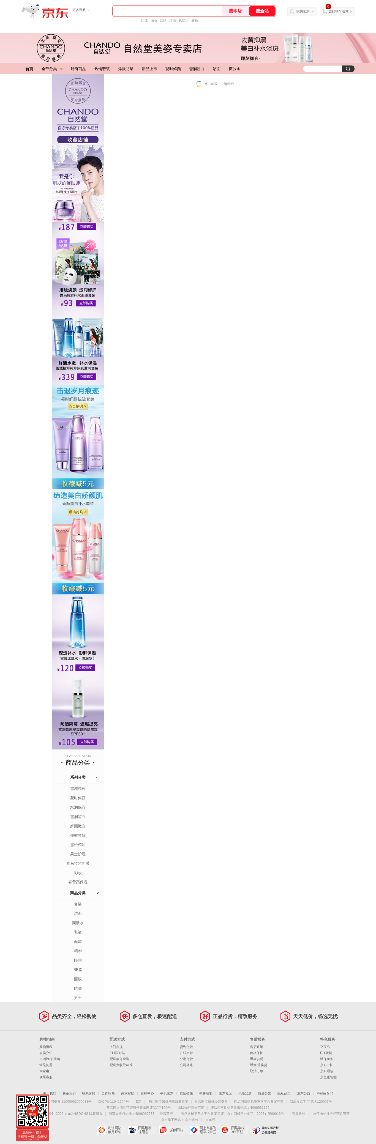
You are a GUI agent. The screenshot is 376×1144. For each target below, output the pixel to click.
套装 (78, 904)
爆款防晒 (125, 69)
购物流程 (46, 1047)
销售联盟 (205, 1093)
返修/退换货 (258, 1065)
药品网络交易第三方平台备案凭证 (259, 1102)
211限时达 (117, 1053)
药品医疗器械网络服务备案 (168, 1102)
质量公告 (264, 1093)
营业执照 (298, 1114)
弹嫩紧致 (78, 835)
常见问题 (46, 1065)
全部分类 (49, 69)
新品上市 (149, 69)
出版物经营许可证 (191, 1108)
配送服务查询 (119, 1059)
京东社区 (225, 1093)
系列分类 (78, 777)
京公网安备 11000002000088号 (68, 1102)
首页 (29, 69)
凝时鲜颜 (173, 69)
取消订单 (256, 1071)
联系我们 (69, 1093)
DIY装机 (326, 1053)
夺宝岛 (325, 1047)
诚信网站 (173, 1130)
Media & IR (325, 1093)
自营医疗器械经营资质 (211, 1102)
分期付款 (186, 1059)
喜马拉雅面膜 (77, 863)
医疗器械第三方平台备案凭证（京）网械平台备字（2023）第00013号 (232, 1114)
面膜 (163, 20)
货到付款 (186, 1047)
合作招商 (108, 1093)
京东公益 (303, 1093)
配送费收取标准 (121, 1065)
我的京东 (302, 11)
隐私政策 (284, 1093)
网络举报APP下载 (234, 1130)
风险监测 (245, 1093)
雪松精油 (78, 844)
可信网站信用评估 (111, 1130)
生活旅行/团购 (49, 1059)
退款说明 (256, 1059)
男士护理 (78, 854)
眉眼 (194, 20)
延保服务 (326, 1059)
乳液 (78, 932)
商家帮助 (127, 1093)
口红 (144, 20)
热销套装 (102, 69)
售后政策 (256, 1047)
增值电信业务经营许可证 (331, 1114)
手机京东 (166, 1093)
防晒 (78, 988)
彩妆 (78, 873)
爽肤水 (184, 20)
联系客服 (46, 1077)
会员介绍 (46, 1053)
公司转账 (186, 1065)
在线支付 (186, 1053)
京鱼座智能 (328, 1077)
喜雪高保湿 (78, 882)
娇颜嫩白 (78, 826)
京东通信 (326, 1071)
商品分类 (78, 893)
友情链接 (186, 1093)
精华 (78, 951)
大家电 (44, 1071)
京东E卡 (326, 1065)
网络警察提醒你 (142, 1130)
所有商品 (78, 69)
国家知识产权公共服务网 (265, 1130)
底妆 (154, 20)
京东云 (210, 1120)
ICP (138, 1102)
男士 (78, 997)
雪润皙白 (197, 69)
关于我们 (49, 1093)
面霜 (78, 941)
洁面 (172, 20)
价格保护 (256, 1053)
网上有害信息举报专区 (203, 1130)
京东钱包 (191, 1120)
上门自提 (116, 1047)
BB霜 (77, 969)
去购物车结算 (338, 11)
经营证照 (166, 1114)
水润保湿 (78, 807)
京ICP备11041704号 (113, 1102)
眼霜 (78, 960)
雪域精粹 (78, 788)
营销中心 (147, 1093)
